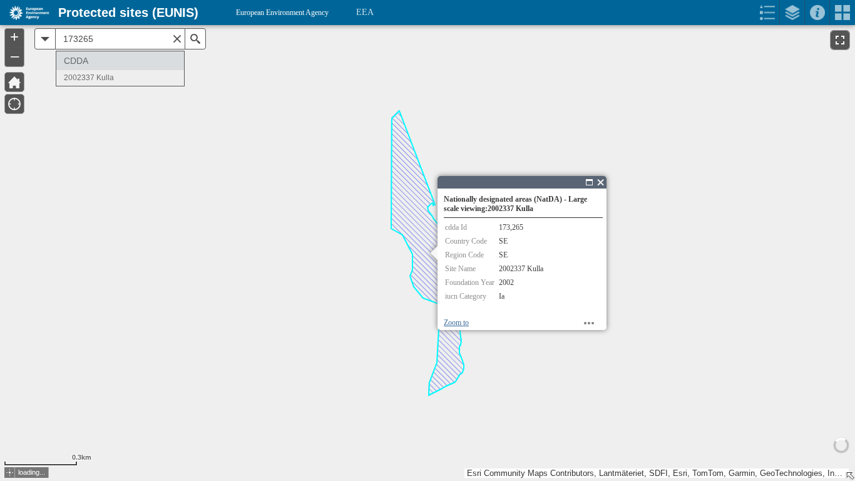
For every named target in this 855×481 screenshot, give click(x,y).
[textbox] (120, 38)
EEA (365, 12)
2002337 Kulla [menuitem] (89, 77)
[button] (10, 472)
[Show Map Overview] (850, 476)
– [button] (15, 56)
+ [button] (14, 37)
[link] (25, 12)
